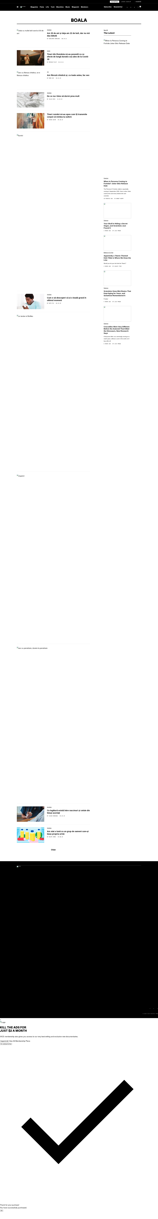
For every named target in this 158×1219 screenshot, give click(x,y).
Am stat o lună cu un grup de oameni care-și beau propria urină (68, 832)
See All (106, 30)
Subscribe (108, 7)
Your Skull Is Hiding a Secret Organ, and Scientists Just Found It (115, 226)
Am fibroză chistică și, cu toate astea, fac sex (68, 75)
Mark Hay (51, 78)
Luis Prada (117, 230)
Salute (48, 51)
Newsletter (118, 7)
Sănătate (49, 30)
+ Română (138, 1)
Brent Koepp (119, 198)
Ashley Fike (118, 266)
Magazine (34, 7)
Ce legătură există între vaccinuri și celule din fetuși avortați (68, 811)
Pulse (42, 7)
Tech (52, 7)
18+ (48, 72)
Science (106, 220)
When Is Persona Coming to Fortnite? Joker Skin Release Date (116, 183)
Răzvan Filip (53, 62)
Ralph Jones (52, 836)
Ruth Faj (51, 303)
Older (53, 849)
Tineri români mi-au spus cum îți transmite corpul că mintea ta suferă (67, 115)
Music (67, 7)
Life (47, 7)
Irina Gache (52, 119)
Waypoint (75, 7)
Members (84, 7)
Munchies (60, 7)
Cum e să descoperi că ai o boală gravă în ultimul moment (66, 299)
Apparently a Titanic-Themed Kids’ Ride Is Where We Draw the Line (117, 258)
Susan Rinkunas (53, 816)
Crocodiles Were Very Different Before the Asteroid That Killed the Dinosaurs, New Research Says (116, 330)
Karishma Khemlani (54, 38)
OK (1, 1210)
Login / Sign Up (126, 1)
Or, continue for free (6, 1044)
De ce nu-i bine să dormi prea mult (63, 96)
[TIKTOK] (156, 1008)
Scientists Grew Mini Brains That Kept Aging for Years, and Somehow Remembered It (117, 293)
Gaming (106, 178)
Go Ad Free (114, 1)
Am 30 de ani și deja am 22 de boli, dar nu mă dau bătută (68, 34)
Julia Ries (52, 99)
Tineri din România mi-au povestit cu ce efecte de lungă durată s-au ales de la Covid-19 (68, 56)
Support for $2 (4, 1041)
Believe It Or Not (108, 252)
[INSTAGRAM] (152, 1008)
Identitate (49, 807)
